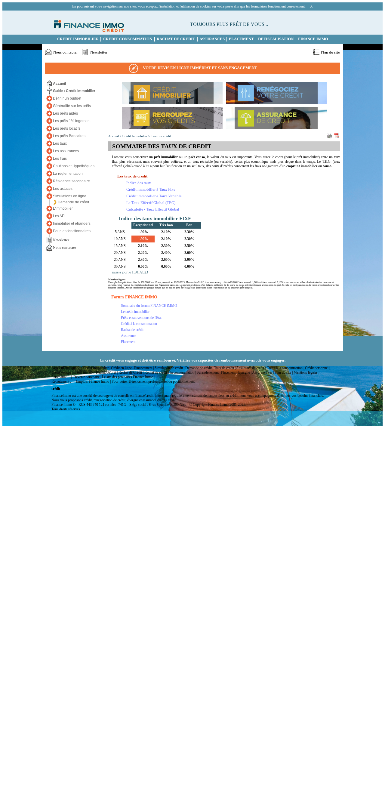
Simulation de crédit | (169, 368)
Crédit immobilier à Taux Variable (154, 196)
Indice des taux (138, 182)
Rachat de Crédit (176, 39)
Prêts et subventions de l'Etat (141, 318)
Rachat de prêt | (107, 372)
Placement (241, 39)
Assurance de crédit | (251, 368)
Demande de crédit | (199, 368)
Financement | (144, 368)
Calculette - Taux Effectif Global (152, 209)
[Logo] (87, 30)
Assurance (128, 336)
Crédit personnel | (317, 368)
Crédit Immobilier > (136, 136)
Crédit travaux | (84, 372)
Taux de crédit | (225, 368)
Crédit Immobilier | (96, 368)
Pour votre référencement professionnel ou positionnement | (154, 381)
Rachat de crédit (132, 330)
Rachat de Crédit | (131, 372)
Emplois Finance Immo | (93, 381)
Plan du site (330, 52)
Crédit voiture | (61, 372)
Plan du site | (284, 372)
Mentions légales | (306, 372)
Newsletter (98, 52)
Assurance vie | (263, 372)
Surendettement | (208, 372)
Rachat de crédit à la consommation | (170, 372)
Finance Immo (313, 39)
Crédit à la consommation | (285, 368)
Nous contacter (65, 52)
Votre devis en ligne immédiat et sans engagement (200, 68)
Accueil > (115, 136)
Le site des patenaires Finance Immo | (128, 377)
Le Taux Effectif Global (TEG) (150, 202)
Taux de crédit (161, 136)
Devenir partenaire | (87, 377)
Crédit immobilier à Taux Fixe (150, 189)
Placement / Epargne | (236, 372)
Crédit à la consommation (139, 324)
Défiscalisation (276, 39)
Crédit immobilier (78, 39)
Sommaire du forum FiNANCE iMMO (149, 306)
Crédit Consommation (127, 39)
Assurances (212, 39)
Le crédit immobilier (135, 312)
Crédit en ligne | (122, 368)
